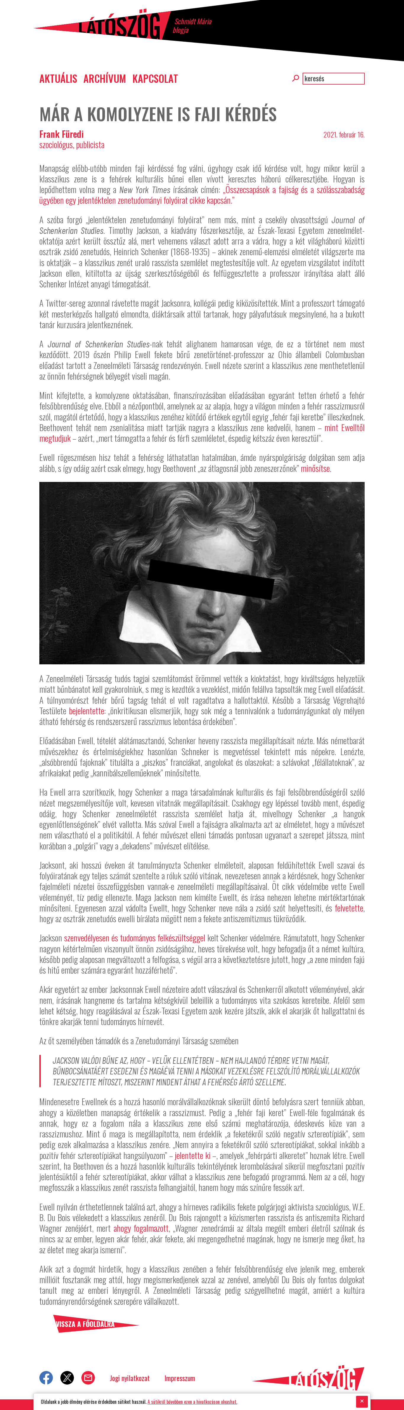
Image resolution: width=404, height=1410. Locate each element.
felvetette (349, 907)
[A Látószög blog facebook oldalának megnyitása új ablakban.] (46, 1378)
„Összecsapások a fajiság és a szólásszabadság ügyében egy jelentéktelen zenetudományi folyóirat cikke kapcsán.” (202, 194)
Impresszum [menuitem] (179, 1377)
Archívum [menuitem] (104, 78)
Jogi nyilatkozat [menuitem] (130, 1377)
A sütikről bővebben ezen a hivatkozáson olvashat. (192, 1401)
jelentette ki (192, 1155)
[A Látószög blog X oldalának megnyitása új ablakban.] (67, 1378)
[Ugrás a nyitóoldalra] (102, 24)
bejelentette (86, 710)
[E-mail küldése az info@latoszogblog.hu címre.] (88, 1378)
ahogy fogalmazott (141, 1227)
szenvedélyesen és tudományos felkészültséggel (134, 937)
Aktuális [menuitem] (58, 78)
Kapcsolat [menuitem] (155, 78)
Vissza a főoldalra (85, 1324)
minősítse (315, 468)
